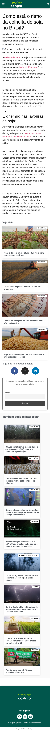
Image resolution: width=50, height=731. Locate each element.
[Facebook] (19, 716)
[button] (3, 4)
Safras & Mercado (28, 67)
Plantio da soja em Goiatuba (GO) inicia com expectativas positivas (24, 254)
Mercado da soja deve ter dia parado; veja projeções (23, 288)
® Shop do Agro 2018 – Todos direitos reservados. (25, 722)
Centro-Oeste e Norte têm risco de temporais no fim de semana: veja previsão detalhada (21, 609)
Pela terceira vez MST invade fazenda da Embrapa (18, 671)
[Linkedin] (35, 370)
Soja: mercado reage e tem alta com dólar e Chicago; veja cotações (24, 355)
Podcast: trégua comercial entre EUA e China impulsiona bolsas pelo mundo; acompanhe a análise (21, 544)
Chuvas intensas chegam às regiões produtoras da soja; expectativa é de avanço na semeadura (22, 512)
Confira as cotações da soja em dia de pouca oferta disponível (24, 321)
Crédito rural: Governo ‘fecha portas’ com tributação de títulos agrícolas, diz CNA (20, 640)
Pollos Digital (30, 729)
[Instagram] (25, 370)
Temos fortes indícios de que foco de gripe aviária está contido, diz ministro (21, 480)
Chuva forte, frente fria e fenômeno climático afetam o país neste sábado (21, 577)
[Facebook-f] (14, 370)
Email (7, 393)
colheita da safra (12, 57)
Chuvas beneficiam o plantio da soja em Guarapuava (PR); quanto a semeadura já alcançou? (21, 449)
